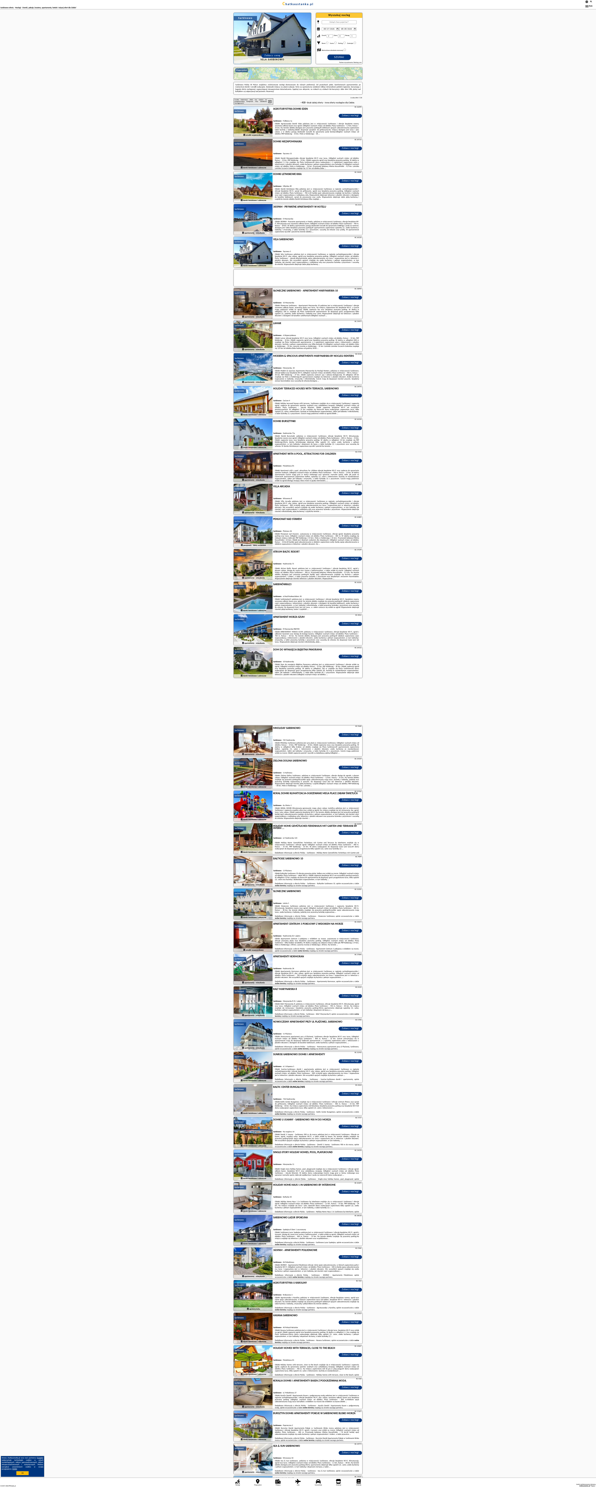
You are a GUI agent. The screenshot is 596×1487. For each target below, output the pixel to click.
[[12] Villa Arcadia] (253, 499)
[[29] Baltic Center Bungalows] (253, 1099)
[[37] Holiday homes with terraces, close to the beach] (253, 1361)
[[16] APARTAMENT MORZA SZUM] (253, 629)
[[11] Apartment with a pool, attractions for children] (253, 466)
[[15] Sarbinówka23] (253, 597)
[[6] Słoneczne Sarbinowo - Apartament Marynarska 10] (253, 303)
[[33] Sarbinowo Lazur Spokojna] (253, 1230)
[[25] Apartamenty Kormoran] (253, 969)
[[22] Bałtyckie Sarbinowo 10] (253, 871)
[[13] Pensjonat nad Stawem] (253, 532)
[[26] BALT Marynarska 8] (253, 1002)
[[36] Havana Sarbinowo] (253, 1328)
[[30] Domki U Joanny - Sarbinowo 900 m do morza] (253, 1132)
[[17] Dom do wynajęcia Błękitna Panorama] (253, 662)
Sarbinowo (239, 111)
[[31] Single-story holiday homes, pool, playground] (253, 1165)
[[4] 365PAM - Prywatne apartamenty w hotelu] (253, 219)
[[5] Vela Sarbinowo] (253, 252)
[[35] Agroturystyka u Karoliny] (253, 1295)
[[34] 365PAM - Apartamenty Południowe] (253, 1263)
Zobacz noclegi (350, 115)
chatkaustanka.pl (298, 4)
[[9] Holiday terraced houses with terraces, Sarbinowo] (253, 401)
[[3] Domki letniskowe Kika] (253, 187)
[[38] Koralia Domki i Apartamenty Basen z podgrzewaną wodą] (253, 1393)
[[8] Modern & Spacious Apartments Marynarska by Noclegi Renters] (253, 368)
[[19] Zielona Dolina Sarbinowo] (253, 773)
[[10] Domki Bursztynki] (253, 434)
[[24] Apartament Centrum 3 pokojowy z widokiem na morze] (253, 936)
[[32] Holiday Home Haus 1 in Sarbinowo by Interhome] (253, 1197)
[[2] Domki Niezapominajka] (253, 154)
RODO (14, 1469)
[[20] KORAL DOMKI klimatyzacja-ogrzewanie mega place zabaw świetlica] (253, 806)
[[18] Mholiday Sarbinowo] (253, 741)
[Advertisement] (298, 702)
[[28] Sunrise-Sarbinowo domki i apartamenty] (253, 1067)
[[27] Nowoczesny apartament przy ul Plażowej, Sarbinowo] (253, 1034)
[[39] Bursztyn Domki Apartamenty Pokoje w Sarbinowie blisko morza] (253, 1426)
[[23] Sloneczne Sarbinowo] (253, 904)
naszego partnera (308, 886)
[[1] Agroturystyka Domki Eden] (253, 121)
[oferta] (244, 135)
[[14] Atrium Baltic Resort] (253, 564)
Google (40, 1458)
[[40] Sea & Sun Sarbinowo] (253, 1458)
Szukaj (339, 57)
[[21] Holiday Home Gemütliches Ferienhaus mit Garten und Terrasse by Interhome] (253, 838)
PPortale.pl (12, 1486)
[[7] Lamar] (253, 336)
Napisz (593, 1486)
